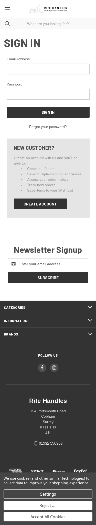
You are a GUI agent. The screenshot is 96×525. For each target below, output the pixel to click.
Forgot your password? (48, 127)
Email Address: (19, 59)
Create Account (40, 204)
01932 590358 (50, 443)
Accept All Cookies (48, 517)
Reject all (48, 505)
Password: (15, 84)
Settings (48, 494)
